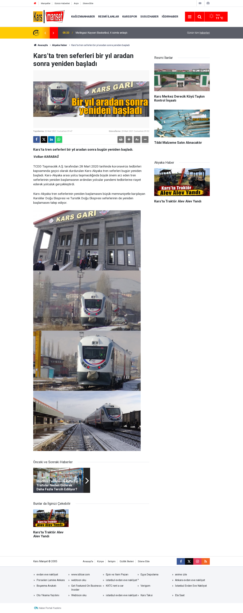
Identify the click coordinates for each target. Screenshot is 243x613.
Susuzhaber (149, 16)
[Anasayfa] (35, 3)
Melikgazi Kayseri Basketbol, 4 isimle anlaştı (101, 32)
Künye (100, 561)
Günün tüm (198, 32)
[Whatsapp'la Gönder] (59, 139)
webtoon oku (78, 580)
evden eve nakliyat (47, 574)
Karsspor (129, 16)
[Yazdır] (121, 139)
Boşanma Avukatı (46, 585)
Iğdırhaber (170, 16)
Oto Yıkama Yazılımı (48, 595)
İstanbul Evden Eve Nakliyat (191, 585)
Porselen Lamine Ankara (51, 580)
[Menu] (190, 17)
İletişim (112, 561)
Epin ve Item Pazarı (117, 574)
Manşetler (45, 3)
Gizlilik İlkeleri (127, 561)
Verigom (145, 585)
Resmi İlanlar (108, 16)
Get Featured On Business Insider (86, 587)
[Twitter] (44, 139)
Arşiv (76, 3)
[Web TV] (200, 3)
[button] (129, 139)
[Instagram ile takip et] (197, 561)
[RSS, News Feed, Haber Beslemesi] (206, 561)
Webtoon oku (78, 595)
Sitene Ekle (88, 3)
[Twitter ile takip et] (189, 561)
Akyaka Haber (59, 45)
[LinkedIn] (51, 139)
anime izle (181, 574)
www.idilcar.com (80, 574)
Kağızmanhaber (83, 16)
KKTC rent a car (114, 585)
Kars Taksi (147, 595)
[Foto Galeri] (208, 3)
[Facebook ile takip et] (181, 561)
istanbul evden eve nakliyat (121, 580)
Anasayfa (42, 45)
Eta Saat (179, 595)
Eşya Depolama (149, 574)
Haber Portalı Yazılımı (50, 608)
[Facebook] (36, 139)
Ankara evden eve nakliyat (190, 580)
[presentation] (45, 33)
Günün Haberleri (62, 3)
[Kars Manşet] (49, 16)
